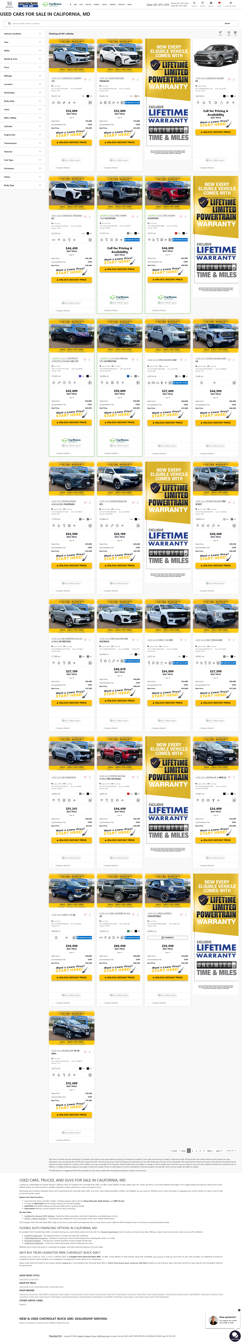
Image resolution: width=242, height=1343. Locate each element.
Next (210, 1150)
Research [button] (121, 4)
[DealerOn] (55, 1336)
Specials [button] (88, 4)
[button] (91, 55)
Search (227, 23)
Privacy (94, 1336)
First (174, 1150)
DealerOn (81, 1336)
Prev (183, 1150)
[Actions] (89, 79)
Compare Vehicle (63, 168)
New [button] (75, 4)
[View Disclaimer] (74, 102)
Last (218, 1150)
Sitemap (87, 1336)
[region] (71, 124)
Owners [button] (113, 4)
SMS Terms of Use (103, 1336)
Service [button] (104, 4)
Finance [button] (96, 4)
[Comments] (90, 102)
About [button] (129, 4)
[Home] (70, 4)
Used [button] (81, 4)
